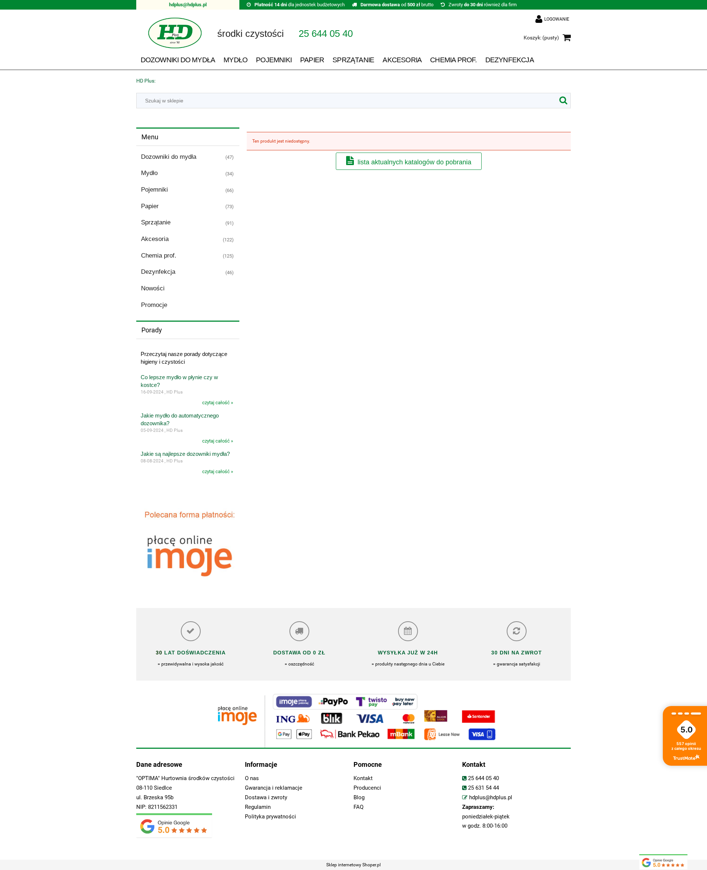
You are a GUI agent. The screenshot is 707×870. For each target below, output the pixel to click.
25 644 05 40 (483, 778)
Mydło (149, 173)
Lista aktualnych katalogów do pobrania (414, 162)
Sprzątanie (155, 222)
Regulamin (258, 807)
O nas (252, 778)
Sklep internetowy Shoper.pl (353, 864)
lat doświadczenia (194, 653)
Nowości (153, 288)
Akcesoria (155, 238)
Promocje (154, 304)
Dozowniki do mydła (168, 156)
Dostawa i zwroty (266, 797)
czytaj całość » (217, 402)
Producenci (367, 788)
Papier (150, 206)
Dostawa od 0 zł (299, 653)
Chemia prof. (158, 255)
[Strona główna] (169, 38)
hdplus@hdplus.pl (188, 4)
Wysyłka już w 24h (408, 653)
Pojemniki (154, 189)
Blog (359, 797)
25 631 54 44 (483, 788)
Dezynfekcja (158, 271)
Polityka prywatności (270, 817)
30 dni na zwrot (516, 653)
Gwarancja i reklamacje (273, 788)
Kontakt (363, 778)
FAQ (358, 807)
